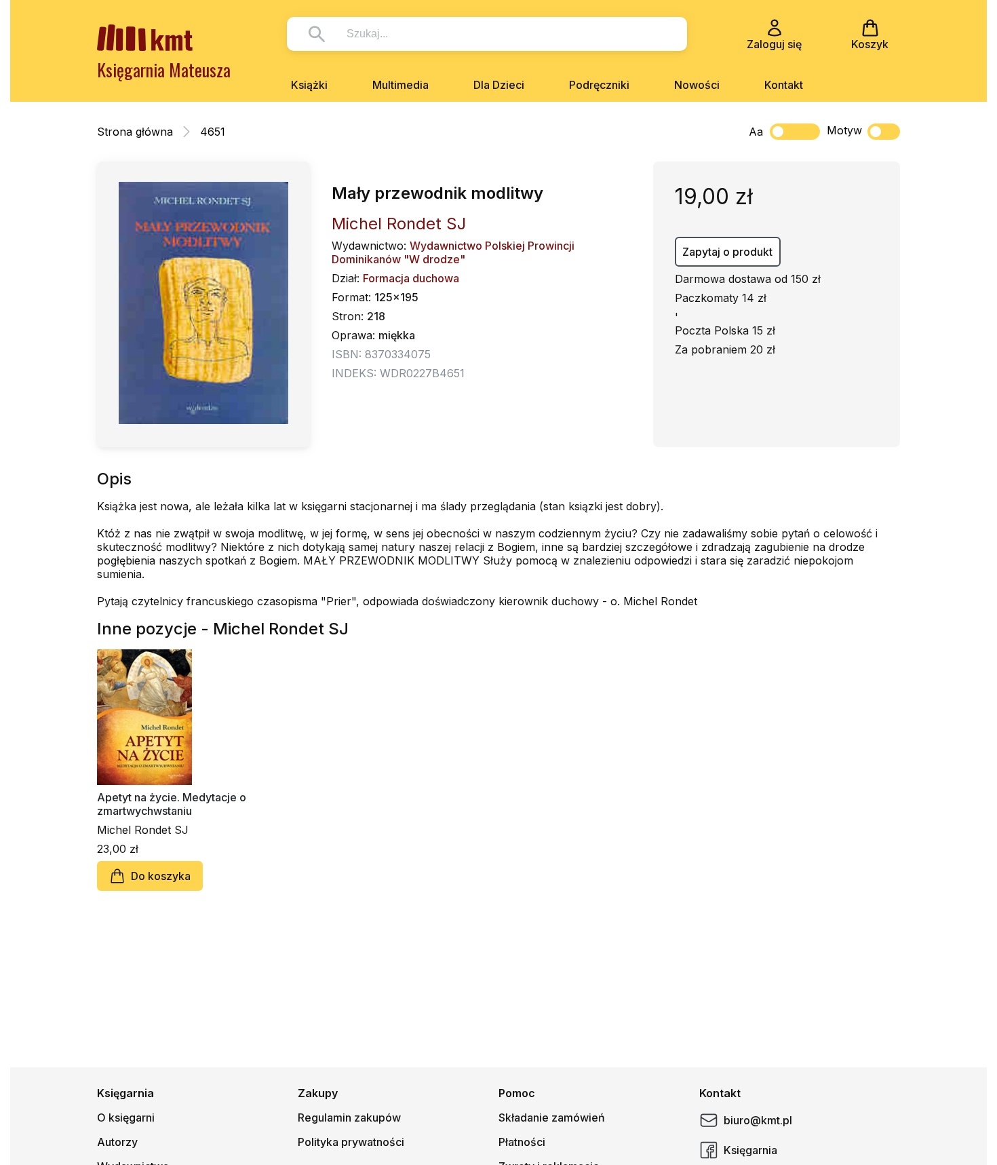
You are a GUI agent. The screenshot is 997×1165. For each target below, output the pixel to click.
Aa (756, 131)
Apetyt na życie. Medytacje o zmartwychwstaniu (171, 804)
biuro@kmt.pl (758, 1120)
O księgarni (126, 1117)
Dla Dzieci (498, 85)
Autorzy (117, 1142)
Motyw (844, 130)
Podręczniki (599, 85)
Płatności (521, 1142)
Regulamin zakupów (349, 1117)
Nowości (697, 85)
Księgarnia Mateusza (164, 69)
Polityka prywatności (351, 1142)
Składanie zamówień (551, 1117)
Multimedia (400, 85)
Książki (309, 85)
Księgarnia (750, 1150)
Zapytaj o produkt (727, 252)
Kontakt (783, 85)
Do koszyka (161, 876)
